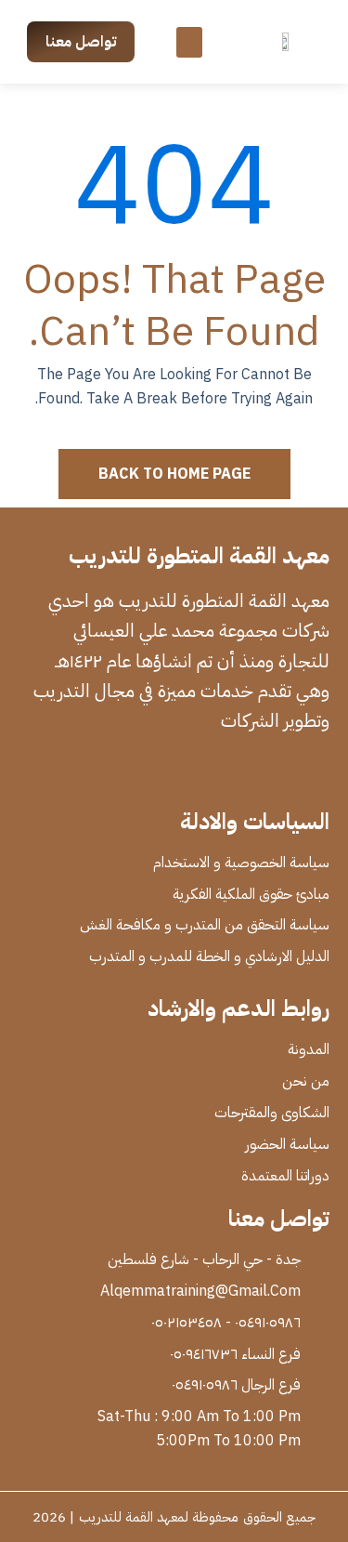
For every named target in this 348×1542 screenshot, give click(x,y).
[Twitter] (281, 771)
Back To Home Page (174, 474)
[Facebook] (318, 771)
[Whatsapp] (244, 771)
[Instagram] (170, 771)
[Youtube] (207, 771)
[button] (189, 42)
